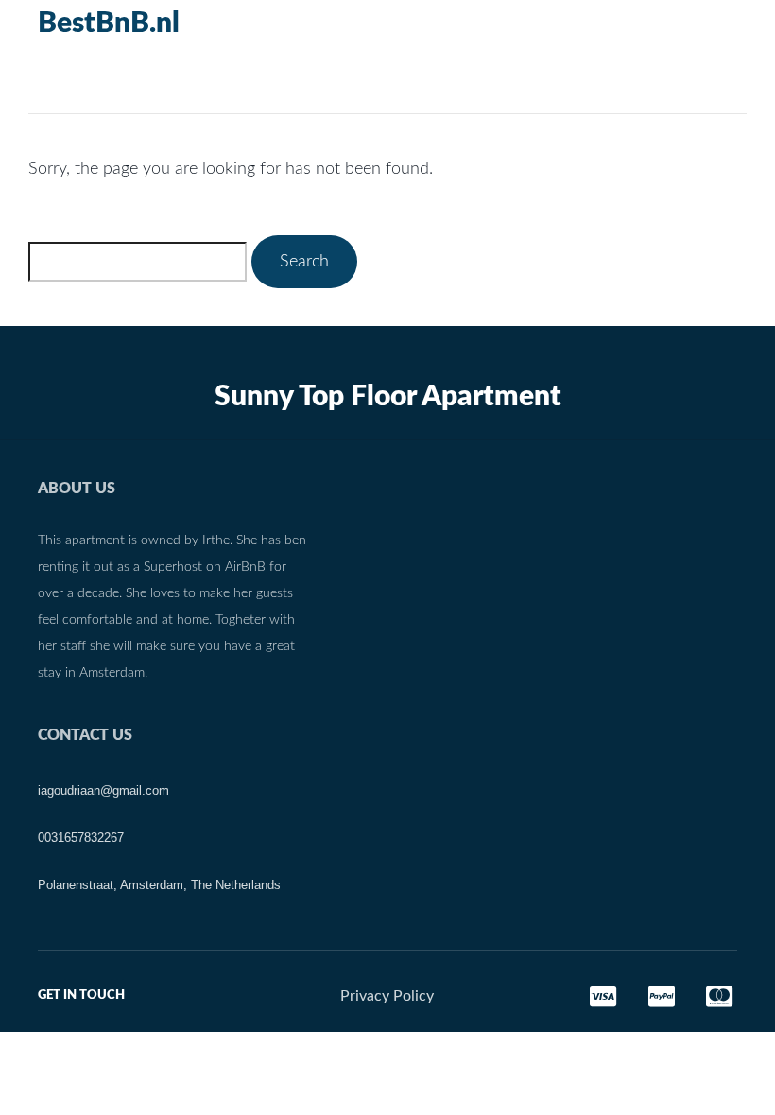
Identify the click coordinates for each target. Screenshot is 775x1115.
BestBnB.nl (109, 23)
